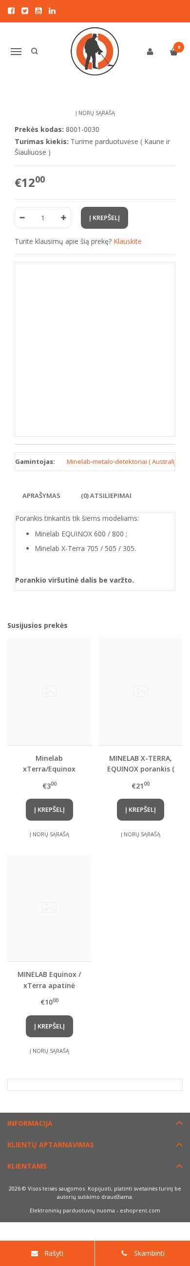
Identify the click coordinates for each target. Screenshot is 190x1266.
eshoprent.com (140, 1210)
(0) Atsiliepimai (106, 495)
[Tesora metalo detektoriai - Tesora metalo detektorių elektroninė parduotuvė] (95, 51)
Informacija (30, 1123)
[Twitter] (25, 10)
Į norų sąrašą (95, 112)
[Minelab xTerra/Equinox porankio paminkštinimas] (49, 691)
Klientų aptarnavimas (50, 1144)
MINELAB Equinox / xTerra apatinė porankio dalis (49, 980)
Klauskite (128, 241)
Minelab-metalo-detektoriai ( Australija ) (125, 461)
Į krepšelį (49, 809)
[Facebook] (11, 10)
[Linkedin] (52, 10)
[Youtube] (38, 10)
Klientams (27, 1166)
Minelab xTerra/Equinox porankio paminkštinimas (49, 763)
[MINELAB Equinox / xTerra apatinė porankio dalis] (49, 908)
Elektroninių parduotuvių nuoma (72, 1210)
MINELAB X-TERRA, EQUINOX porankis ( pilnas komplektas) (140, 763)
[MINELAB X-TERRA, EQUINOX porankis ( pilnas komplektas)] (141, 691)
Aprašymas (41, 495)
